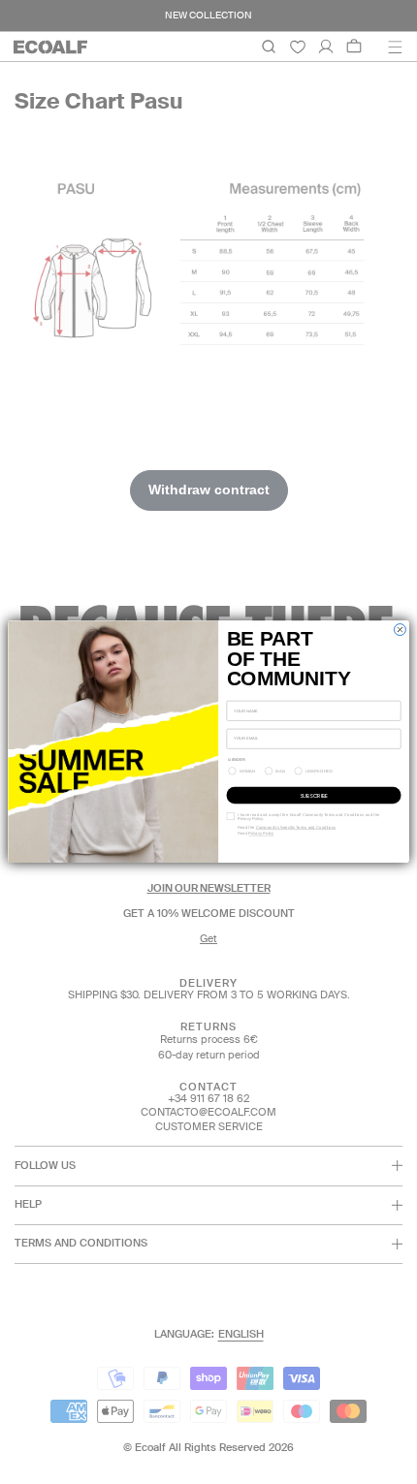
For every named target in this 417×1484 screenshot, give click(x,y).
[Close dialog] (399, 630)
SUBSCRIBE (314, 796)
